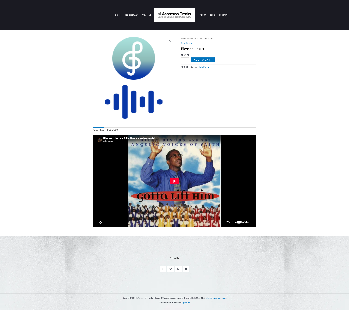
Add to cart (203, 59)
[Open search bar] (150, 15)
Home (118, 15)
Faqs (144, 15)
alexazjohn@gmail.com (216, 298)
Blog (212, 15)
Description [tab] (98, 130)
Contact (223, 15)
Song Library (131, 15)
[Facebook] (163, 269)
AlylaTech (185, 302)
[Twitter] (170, 269)
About (203, 15)
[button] (169, 41)
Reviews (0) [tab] (112, 130)
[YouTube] (186, 269)
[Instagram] (178, 269)
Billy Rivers (193, 38)
